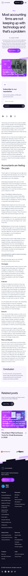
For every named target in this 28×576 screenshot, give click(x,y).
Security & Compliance (6, 527)
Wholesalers (17, 501)
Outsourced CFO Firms (6, 537)
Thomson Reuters (5, 539)
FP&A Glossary (18, 544)
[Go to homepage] (5, 2)
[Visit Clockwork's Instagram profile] (12, 572)
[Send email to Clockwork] (15, 572)
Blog (16, 537)
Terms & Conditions (19, 554)
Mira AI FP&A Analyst (6, 500)
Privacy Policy (18, 556)
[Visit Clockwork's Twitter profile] (2, 572)
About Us (3, 554)
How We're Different (6, 556)
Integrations (4, 525)
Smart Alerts (4, 517)
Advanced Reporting (6, 522)
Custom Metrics (5, 514)
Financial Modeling (5, 497)
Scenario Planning (5, 519)
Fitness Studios (18, 506)
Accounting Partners (6, 535)
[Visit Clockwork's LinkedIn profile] (5, 572)
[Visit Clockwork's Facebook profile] (8, 572)
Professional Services (20, 504)
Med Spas (17, 495)
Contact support (19, 546)
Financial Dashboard (6, 495)
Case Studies (18, 535)
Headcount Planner (5, 503)
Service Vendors (18, 499)
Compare (17, 542)
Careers (3, 558)
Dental (16, 497)
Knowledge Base (19, 539)
